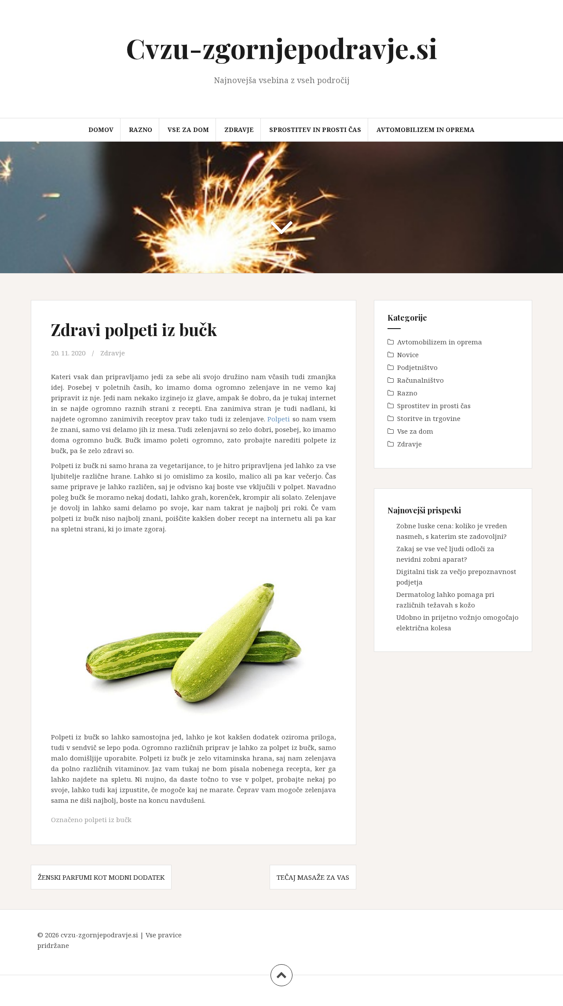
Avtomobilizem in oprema (426, 129)
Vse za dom (188, 129)
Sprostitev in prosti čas (315, 129)
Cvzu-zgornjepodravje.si (281, 47)
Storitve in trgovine (429, 418)
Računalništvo (420, 380)
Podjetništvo (417, 367)
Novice (408, 354)
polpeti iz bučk (108, 819)
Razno (140, 129)
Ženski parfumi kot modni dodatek (101, 877)
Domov (100, 129)
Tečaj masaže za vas (313, 877)
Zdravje (239, 129)
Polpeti (278, 418)
